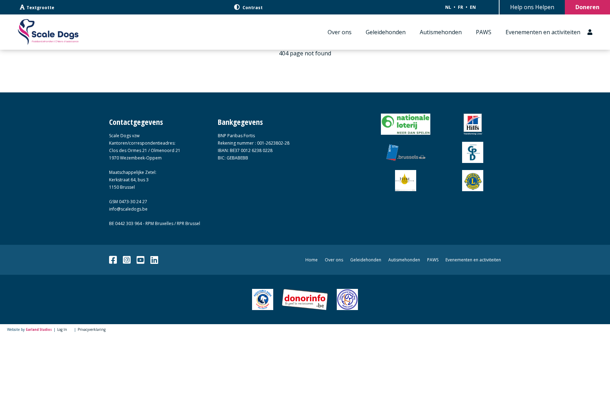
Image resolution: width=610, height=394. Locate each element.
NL (448, 7)
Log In (62, 329)
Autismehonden (441, 32)
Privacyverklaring (92, 329)
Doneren (587, 7)
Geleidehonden (386, 32)
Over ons (340, 32)
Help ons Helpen (532, 7)
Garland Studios (39, 329)
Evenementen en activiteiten (543, 32)
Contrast (252, 8)
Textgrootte (40, 8)
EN (473, 7)
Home (311, 260)
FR (460, 7)
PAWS (483, 32)
